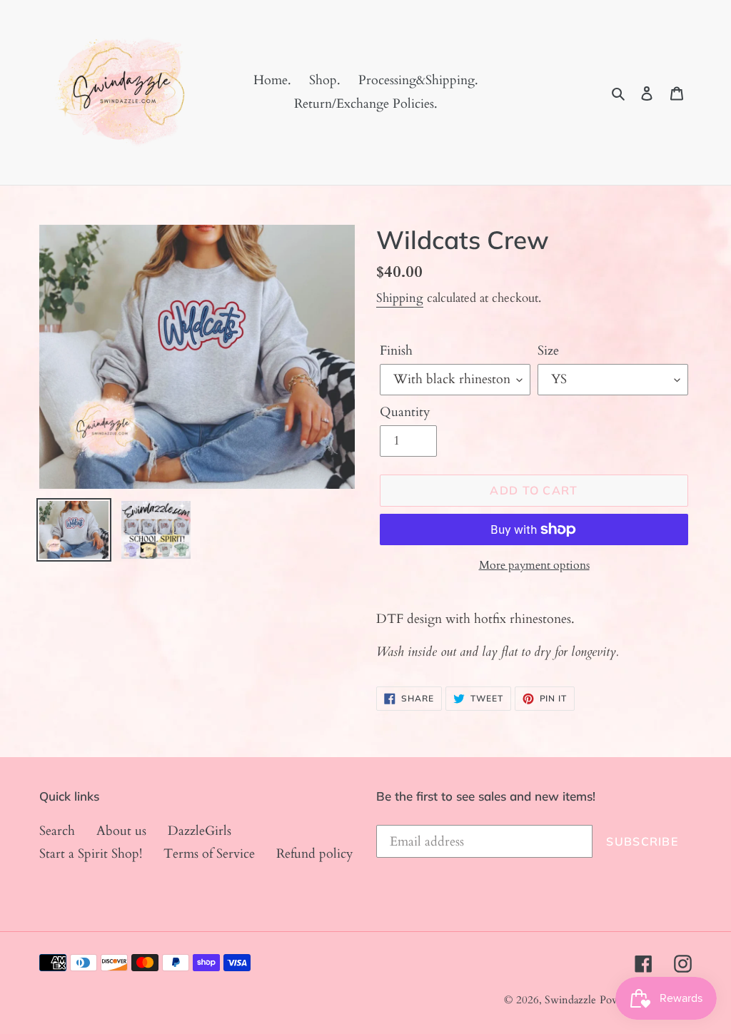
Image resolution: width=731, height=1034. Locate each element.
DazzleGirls (199, 831)
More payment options (534, 565)
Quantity (405, 412)
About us (121, 831)
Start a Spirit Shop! (90, 854)
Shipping (399, 298)
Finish (396, 351)
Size (548, 351)
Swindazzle (570, 1000)
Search (57, 831)
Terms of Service (209, 854)
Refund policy (314, 854)
